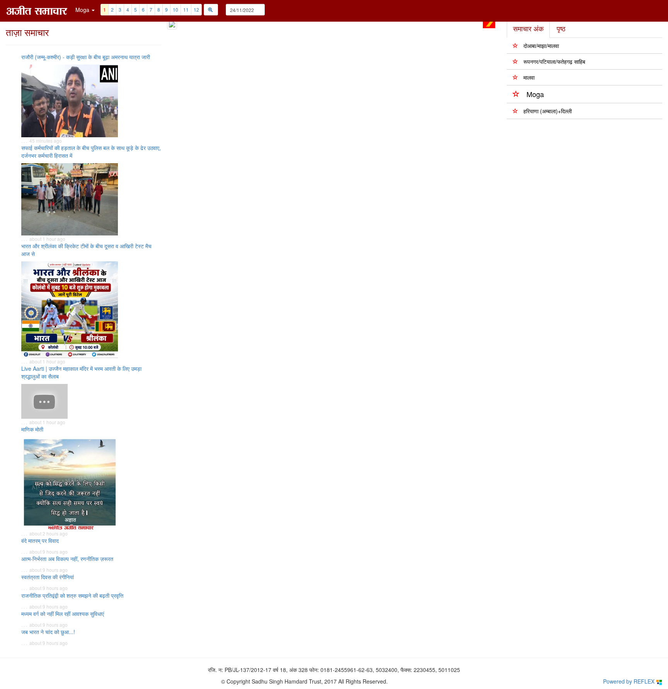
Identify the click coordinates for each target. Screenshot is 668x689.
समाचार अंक (528, 28)
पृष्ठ (561, 28)
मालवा (529, 77)
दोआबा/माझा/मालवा (541, 45)
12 (196, 9)
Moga (535, 94)
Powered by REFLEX (629, 681)
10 (175, 9)
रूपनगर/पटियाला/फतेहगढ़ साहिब (554, 61)
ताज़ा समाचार (27, 32)
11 (186, 9)
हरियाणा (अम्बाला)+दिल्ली (547, 111)
